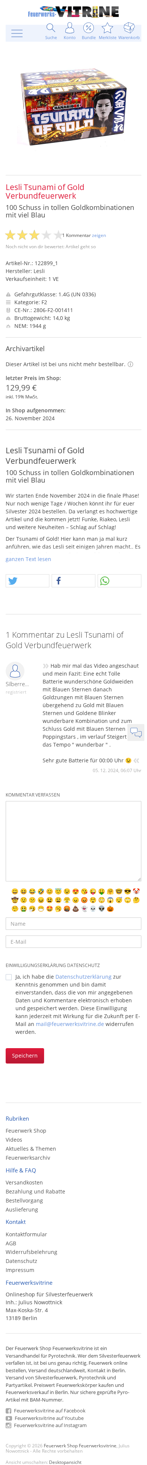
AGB (11, 1243)
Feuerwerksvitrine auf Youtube (49, 1418)
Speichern (25, 1055)
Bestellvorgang (24, 1200)
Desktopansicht (65, 1462)
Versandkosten (24, 1182)
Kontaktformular (26, 1234)
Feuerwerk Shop (26, 1130)
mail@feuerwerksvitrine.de (70, 1023)
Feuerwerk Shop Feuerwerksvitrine (80, 1445)
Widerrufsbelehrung (31, 1251)
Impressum (20, 1269)
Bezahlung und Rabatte (35, 1191)
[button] (27, 581)
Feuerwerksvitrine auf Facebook (49, 1410)
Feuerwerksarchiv (28, 1157)
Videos (14, 1139)
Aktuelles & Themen (31, 1148)
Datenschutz (21, 1260)
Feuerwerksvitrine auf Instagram (50, 1425)
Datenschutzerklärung (83, 976)
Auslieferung (22, 1209)
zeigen (99, 235)
